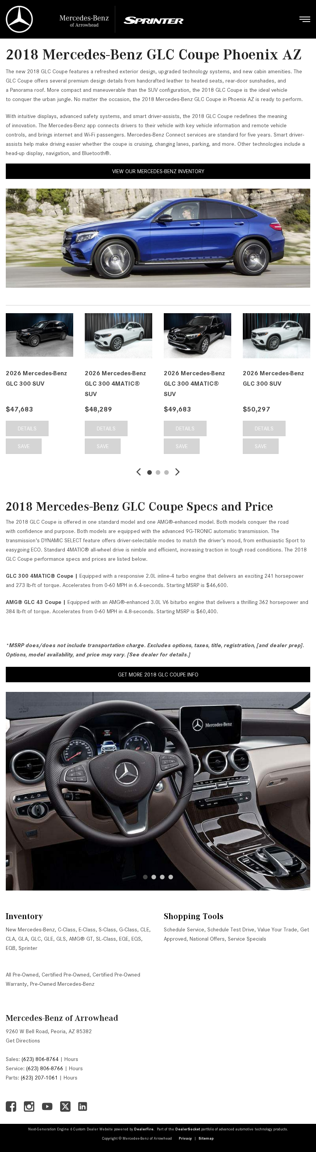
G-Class (128, 929)
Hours (71, 1059)
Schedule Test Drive (230, 929)
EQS (136, 939)
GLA (23, 939)
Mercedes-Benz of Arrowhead (62, 1018)
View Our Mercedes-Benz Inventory (158, 171)
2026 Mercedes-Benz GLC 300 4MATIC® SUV (115, 383)
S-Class (107, 929)
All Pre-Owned (22, 975)
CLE (144, 929)
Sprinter (27, 948)
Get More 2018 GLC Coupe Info (158, 674)
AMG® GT (81, 939)
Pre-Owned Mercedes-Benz (62, 984)
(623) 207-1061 (39, 1077)
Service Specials (247, 939)
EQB (10, 948)
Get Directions (23, 1040)
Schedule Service (184, 929)
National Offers (207, 939)
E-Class (87, 929)
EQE (123, 939)
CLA (10, 939)
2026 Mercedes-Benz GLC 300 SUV (36, 378)
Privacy (185, 1138)
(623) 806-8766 (44, 1068)
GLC (36, 939)
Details (27, 428)
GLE (48, 939)
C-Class (67, 929)
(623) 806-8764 (40, 1059)
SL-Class (106, 939)
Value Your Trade (277, 929)
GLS (61, 939)
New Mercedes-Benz (30, 929)
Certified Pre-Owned (65, 975)
